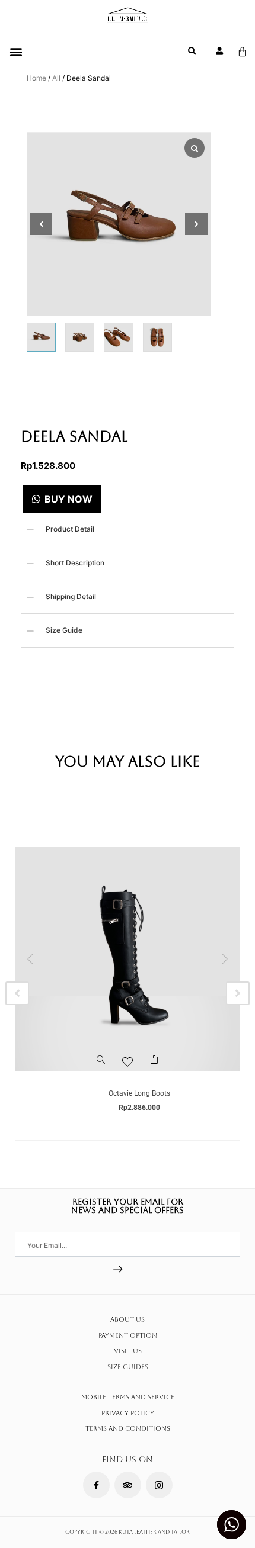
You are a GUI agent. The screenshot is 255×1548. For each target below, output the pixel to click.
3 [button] (127, 1083)
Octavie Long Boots (139, 1093)
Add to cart (154, 1065)
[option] (127, 994)
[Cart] (242, 52)
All (56, 77)
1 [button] (104, 1083)
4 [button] (139, 1083)
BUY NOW (68, 499)
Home (36, 77)
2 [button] (116, 1083)
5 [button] (151, 1083)
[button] (16, 51)
